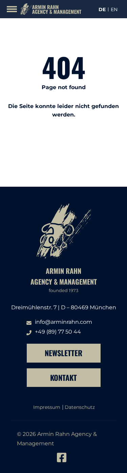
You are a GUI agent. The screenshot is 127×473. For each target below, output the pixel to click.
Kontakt (63, 377)
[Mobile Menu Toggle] (12, 9)
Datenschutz (80, 407)
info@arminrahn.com (63, 322)
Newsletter (63, 352)
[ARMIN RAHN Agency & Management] (49, 9)
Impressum (46, 407)
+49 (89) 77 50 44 (58, 332)
